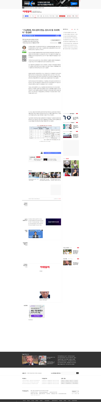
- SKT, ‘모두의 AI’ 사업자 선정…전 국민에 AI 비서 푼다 (30, 383)
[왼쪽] (41, 230)
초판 (75, 7)
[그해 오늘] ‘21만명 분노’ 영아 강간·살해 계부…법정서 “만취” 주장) (38, 223)
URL (25, 60)
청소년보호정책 (47, 400)
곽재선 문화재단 (75, 383)
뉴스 (72, 29)
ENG (69, 7)
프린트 (25, 58)
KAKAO (23, 60)
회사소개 (24, 400)
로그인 (78, 7)
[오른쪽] (42, 230)
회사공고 (28, 400)
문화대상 (62, 380)
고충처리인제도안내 (54, 400)
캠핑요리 (62, 383)
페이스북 (23, 56)
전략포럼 (67, 380)
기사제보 (69, 400)
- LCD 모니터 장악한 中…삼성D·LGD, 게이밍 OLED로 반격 (31, 380)
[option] (42, 7)
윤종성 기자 (24, 50)
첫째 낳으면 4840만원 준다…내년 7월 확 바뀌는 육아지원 (67, 360)
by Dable (26, 245)
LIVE (23, 7)
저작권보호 (60, 400)
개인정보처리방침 (74, 400)
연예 (77, 29)
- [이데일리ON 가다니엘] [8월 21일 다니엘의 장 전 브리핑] (50, 383)
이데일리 (32, 11)
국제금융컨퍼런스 (68, 383)
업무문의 (37, 400)
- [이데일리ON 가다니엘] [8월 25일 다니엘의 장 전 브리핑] (50, 380)
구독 (72, 7)
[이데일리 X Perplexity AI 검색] (41, 36)
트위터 (25, 56)
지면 (73, 7)
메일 (23, 58)
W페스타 (71, 380)
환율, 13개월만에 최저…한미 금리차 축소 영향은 (65, 364)
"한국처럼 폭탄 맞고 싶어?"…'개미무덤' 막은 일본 (66, 356)
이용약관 (41, 400)
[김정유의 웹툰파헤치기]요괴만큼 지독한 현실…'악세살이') (37, 220)
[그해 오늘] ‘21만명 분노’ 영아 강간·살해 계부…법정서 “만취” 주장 (68, 357)
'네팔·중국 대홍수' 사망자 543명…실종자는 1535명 (66, 359)
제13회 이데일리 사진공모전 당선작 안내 (33, 373)
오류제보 (65, 400)
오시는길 (32, 400)
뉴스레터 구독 (55, 198)
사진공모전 (75, 380)
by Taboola (26, 205)
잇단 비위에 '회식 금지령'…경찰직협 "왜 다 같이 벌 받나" (67, 362)
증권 (74, 29)
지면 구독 (59, 198)
